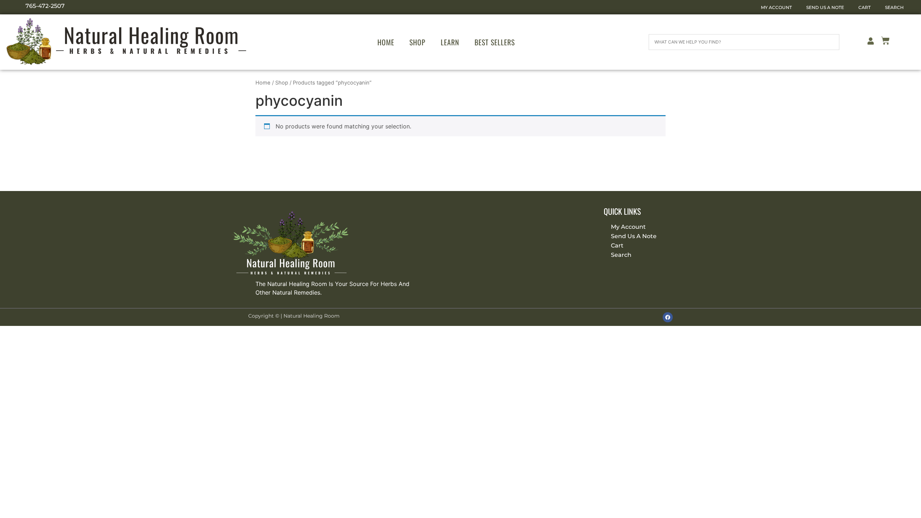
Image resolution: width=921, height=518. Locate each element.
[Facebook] (668, 317)
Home (385, 42)
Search (894, 7)
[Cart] (885, 41)
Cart (864, 7)
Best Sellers (495, 42)
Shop (417, 42)
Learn (450, 42)
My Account (776, 7)
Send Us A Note (825, 7)
